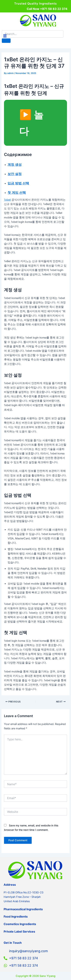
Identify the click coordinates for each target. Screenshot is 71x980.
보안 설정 (15, 174)
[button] (5, 36)
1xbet (7, 199)
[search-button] (6, 40)
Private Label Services (19, 931)
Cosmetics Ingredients (20, 924)
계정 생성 (15, 164)
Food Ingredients (16, 916)
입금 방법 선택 (18, 183)
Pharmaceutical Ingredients (23, 909)
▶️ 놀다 (31, 123)
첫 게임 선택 (17, 192)
